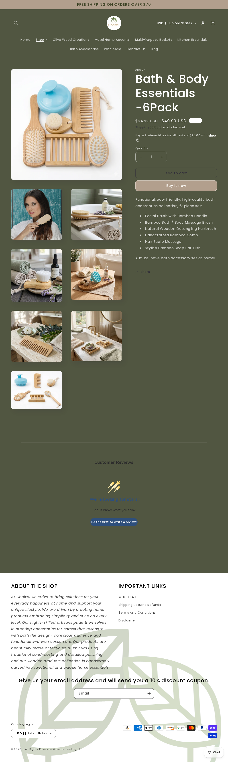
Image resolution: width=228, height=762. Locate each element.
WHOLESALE (127, 597)
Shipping (142, 127)
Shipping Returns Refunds (139, 605)
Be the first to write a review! (114, 522)
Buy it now (176, 185)
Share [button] (145, 272)
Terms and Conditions (137, 612)
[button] (16, 23)
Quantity (141, 148)
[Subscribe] (149, 693)
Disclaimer (127, 620)
